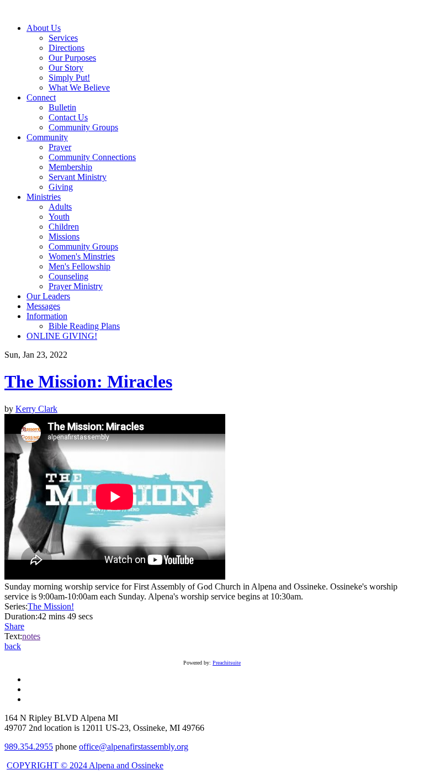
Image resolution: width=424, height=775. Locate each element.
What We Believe (79, 87)
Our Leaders (48, 296)
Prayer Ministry (76, 286)
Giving (61, 187)
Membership (70, 167)
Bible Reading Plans (84, 326)
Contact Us (68, 117)
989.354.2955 (28, 746)
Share (14, 626)
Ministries (43, 196)
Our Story (66, 67)
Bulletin (62, 107)
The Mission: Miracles (88, 381)
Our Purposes (72, 57)
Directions (66, 47)
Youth (59, 216)
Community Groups (83, 127)
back (12, 646)
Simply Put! (69, 77)
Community (47, 137)
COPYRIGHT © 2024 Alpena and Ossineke (85, 765)
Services (63, 38)
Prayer (60, 147)
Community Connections (92, 157)
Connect (41, 97)
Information (46, 316)
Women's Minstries (82, 256)
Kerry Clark (36, 408)
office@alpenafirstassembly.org (133, 746)
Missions (64, 236)
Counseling (68, 276)
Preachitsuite (227, 663)
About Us (43, 28)
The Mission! (51, 606)
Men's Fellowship (79, 266)
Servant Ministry (78, 177)
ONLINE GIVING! (61, 336)
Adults (60, 206)
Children (64, 226)
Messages (43, 306)
